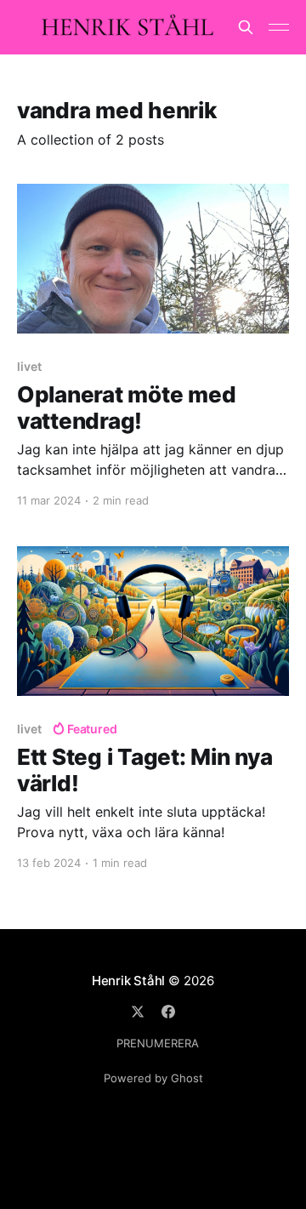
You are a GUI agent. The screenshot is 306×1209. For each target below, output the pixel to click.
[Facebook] (168, 1011)
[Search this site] (245, 27)
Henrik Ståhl (128, 980)
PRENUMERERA (157, 1043)
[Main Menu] (279, 27)
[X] (137, 1011)
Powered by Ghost (153, 1078)
